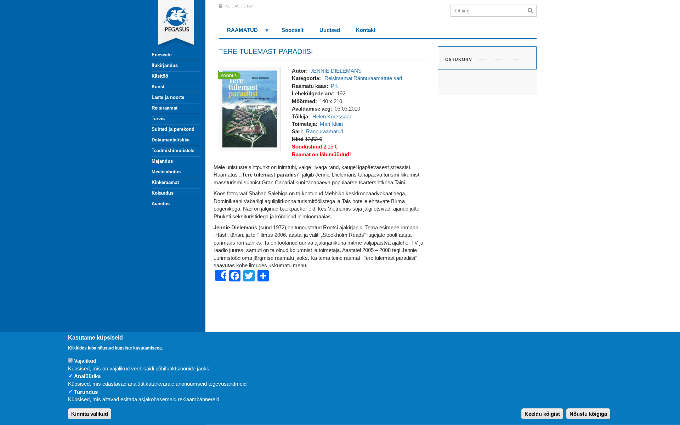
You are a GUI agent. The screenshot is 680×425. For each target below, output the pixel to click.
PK (334, 86)
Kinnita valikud (89, 414)
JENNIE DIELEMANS (336, 71)
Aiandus (161, 203)
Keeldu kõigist (542, 414)
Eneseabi (162, 54)
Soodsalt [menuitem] (293, 30)
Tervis (158, 118)
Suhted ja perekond (173, 129)
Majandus (162, 161)
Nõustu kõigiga (588, 414)
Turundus (86, 392)
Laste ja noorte (168, 97)
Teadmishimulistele (173, 150)
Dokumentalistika (170, 139)
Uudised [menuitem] (329, 30)
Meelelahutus (166, 171)
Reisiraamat (164, 108)
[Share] (221, 275)
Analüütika (87, 376)
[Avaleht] (171, 25)
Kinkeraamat (165, 182)
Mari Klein (331, 124)
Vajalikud (85, 361)
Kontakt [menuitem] (365, 30)
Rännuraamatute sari (377, 78)
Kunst (158, 86)
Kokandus (163, 193)
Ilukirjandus (165, 65)
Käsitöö (160, 76)
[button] (250, 108)
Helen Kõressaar (331, 116)
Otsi (532, 10)
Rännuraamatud (324, 131)
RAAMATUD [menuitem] (238, 32)
